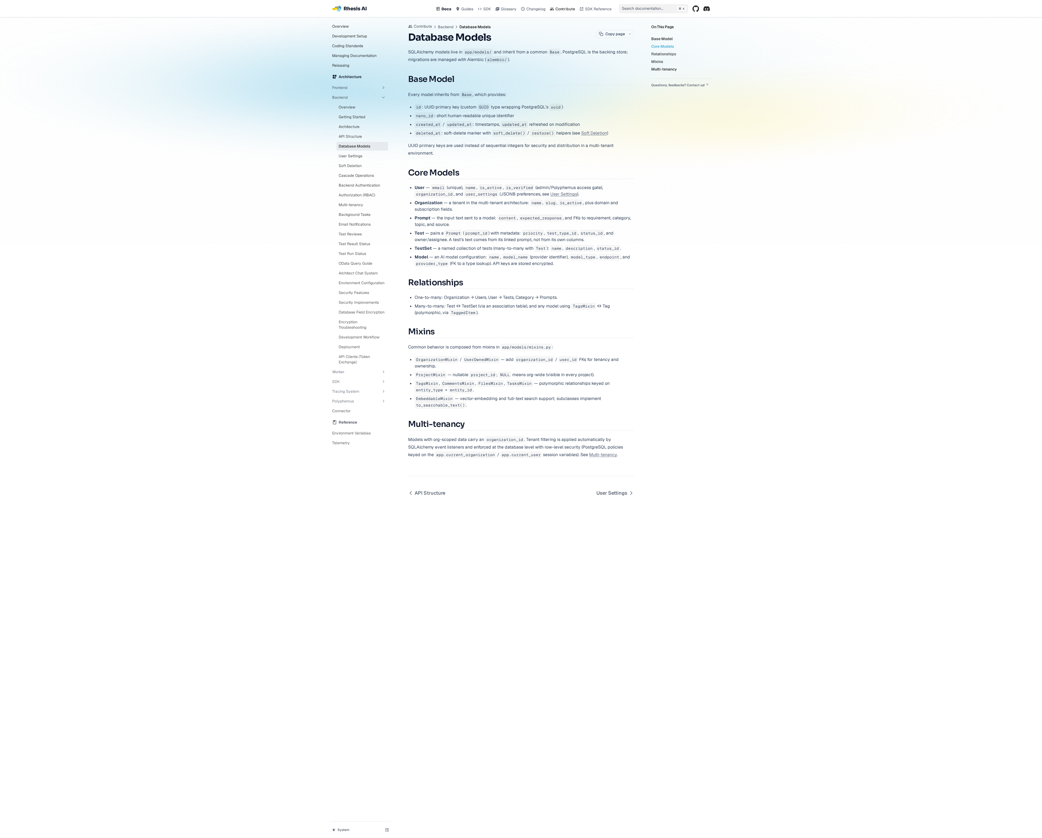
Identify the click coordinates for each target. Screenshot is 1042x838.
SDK (336, 381)
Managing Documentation (354, 55)
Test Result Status (354, 243)
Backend (340, 97)
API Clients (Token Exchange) (354, 359)
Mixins (657, 61)
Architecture (349, 126)
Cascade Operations (356, 175)
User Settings (350, 155)
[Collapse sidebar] (387, 830)
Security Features (354, 292)
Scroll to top (660, 91)
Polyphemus (343, 401)
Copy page (615, 33)
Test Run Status (352, 253)
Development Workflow (359, 337)
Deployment (349, 346)
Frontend (339, 87)
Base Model (662, 38)
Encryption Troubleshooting (352, 324)
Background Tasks (354, 214)
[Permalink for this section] (459, 79)
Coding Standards (347, 45)
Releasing (340, 65)
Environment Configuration (362, 282)
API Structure (350, 136)
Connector (341, 410)
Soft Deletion (350, 165)
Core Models (662, 46)
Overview (340, 26)
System (344, 830)
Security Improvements (359, 302)
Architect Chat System (358, 273)
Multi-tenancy (351, 204)
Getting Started (352, 116)
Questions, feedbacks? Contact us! (678, 85)
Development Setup (349, 36)
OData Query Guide (355, 263)
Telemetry (341, 442)
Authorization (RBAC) (357, 195)
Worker (338, 371)
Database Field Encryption (362, 312)
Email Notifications (355, 224)
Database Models (354, 146)
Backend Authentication (359, 185)
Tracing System (345, 391)
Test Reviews (350, 234)
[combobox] (653, 8)
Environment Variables (351, 433)
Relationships (663, 54)
